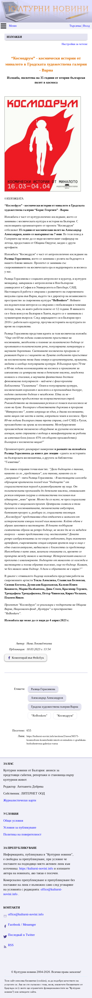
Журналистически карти (19, 800)
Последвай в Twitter (21, 935)
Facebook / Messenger (22, 924)
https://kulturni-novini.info (36, 868)
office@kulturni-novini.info (26, 914)
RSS (11, 945)
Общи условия (13, 820)
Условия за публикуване (19, 827)
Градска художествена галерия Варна (54, 706)
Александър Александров (47, 697)
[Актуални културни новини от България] (46, 11)
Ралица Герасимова (43, 689)
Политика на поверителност (22, 834)
